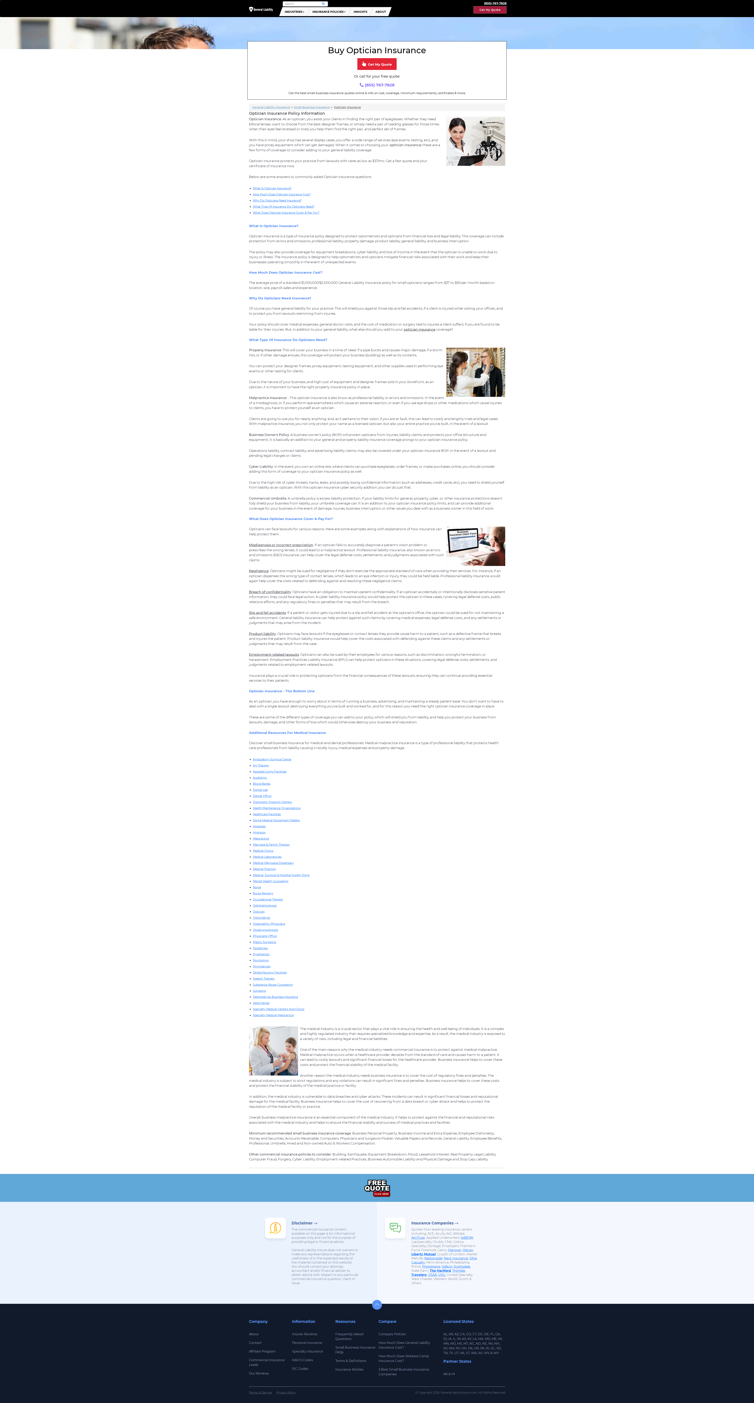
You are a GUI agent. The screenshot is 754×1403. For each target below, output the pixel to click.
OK (470, 1348)
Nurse (257, 887)
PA (482, 1348)
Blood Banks (261, 784)
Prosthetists (261, 954)
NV (490, 1343)
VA (462, 1353)
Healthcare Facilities (267, 814)
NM (451, 1348)
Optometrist (261, 918)
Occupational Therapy (268, 899)
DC (480, 1334)
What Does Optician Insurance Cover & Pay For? (286, 213)
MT (465, 1343)
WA (474, 1353)
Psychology (261, 960)
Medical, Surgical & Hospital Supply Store (281, 875)
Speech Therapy (264, 978)
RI (487, 1348)
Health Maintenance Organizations (277, 808)
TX (451, 1353)
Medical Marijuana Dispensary (273, 863)
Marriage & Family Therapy (271, 844)
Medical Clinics (263, 851)
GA (497, 1334)
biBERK (467, 1238)
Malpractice (261, 838)
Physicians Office (265, 936)
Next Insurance (456, 1258)
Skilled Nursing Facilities (270, 972)
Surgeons (259, 991)
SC (493, 1348)
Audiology (260, 777)
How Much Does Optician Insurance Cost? (282, 194)
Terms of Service (260, 1392)
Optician (259, 911)
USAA (432, 1275)
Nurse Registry (263, 893)
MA (480, 1339)
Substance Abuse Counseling (273, 985)
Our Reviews (259, 1373)
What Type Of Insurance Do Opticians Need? (283, 206)
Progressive (431, 1266)
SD (498, 1348)
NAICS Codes (302, 1360)
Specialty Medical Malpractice (273, 1015)
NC (471, 1343)
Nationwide (433, 1258)
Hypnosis (259, 832)
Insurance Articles (349, 1369)
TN (445, 1353)
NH (496, 1343)
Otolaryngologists (265, 930)
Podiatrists (260, 948)
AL (445, 1334)
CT (474, 1334)
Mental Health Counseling (270, 881)
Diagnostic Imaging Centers (272, 802)
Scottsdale (462, 1266)
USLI (442, 1275)
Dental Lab (260, 790)
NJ (445, 1348)
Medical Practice (264, 869)
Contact (255, 1343)
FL (492, 1334)
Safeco (447, 1266)
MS (459, 1343)
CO (468, 1334)
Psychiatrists (262, 966)
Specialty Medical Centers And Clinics (278, 1009)
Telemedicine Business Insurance (275, 997)
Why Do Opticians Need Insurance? (277, 200)
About (380, 12)
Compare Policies (392, 1334)
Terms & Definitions (350, 1361)
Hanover (454, 1250)
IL (454, 1339)
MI (500, 1339)
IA (450, 1339)
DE (486, 1334)
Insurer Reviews (304, 1334)
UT (456, 1353)
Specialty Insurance (307, 1351)
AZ (457, 1334)
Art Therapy (261, 765)
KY (469, 1339)
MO (453, 1343)
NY (458, 1348)
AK (445, 1374)
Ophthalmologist (265, 905)
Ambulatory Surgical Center (272, 759)
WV (487, 1353)
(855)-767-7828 (495, 3)
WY (496, 1353)
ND (478, 1343)
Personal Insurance (307, 1343)
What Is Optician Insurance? (272, 188)
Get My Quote (490, 10)
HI (453, 1374)
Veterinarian (261, 1003)
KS (464, 1339)
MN (446, 1343)
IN (459, 1339)
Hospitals (259, 826)
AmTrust (418, 1238)
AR (451, 1334)
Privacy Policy (286, 1392)
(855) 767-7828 (379, 85)
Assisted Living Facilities (269, 771)
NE (484, 1343)
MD (487, 1339)
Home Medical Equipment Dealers (276, 820)
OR (476, 1348)
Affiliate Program (262, 1351)
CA (462, 1334)
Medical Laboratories (267, 857)
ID (445, 1339)
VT (468, 1353)
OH (464, 1348)
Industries (293, 12)
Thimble (458, 1271)
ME (494, 1339)
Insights (360, 12)
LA (475, 1339)
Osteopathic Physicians (269, 924)
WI (480, 1353)
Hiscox (468, 1250)
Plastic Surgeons (264, 942)
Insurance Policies (328, 12)
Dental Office (262, 796)
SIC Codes (300, 1369)
